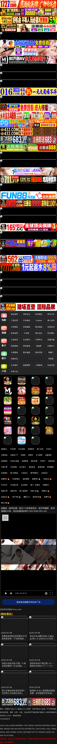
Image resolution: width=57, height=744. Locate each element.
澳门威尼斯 (23, 491)
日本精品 (26, 320)
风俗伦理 (50, 365)
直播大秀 (13, 491)
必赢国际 (48, 455)
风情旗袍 (14, 346)
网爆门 (51, 352)
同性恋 (51, 358)
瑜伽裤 (38, 346)
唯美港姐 (38, 327)
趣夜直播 (41, 467)
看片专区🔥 (16, 497)
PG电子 (49, 449)
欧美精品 (38, 314)
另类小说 (14, 371)
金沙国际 (24, 485)
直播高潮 (25, 461)
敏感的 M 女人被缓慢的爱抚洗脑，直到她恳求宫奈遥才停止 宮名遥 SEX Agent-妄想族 (42, 694)
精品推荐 (14, 314)
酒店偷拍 (51, 461)
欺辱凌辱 (14, 333)
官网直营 (31, 449)
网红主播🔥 (5, 503)
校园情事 (26, 365)
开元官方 (4, 485)
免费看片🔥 (5, 479)
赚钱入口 (27, 497)
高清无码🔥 (37, 497)
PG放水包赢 (14, 461)
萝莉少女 (50, 314)
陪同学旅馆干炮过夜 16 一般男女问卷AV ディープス (41, 664)
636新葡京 (16, 479)
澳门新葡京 (14, 473)
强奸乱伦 (26, 314)
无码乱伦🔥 (47, 479)
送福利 (23, 455)
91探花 (26, 333)
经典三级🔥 (34, 491)
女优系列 (26, 339)
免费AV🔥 (47, 497)
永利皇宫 (44, 473)
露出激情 (26, 352)
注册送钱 (4, 455)
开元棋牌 (21, 449)
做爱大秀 (4, 491)
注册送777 (14, 455)
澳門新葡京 (34, 473)
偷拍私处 (32, 467)
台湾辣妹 (14, 327)
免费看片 (46, 485)
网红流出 (38, 333)
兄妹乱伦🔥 (5, 497)
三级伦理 (14, 320)
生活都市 (14, 365)
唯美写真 (38, 352)
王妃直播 (13, 467)
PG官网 (13, 449)
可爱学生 (38, 339)
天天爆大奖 (14, 485)
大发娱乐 (24, 473)
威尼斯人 (4, 449)
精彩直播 (34, 461)
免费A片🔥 (46, 491)
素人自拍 (50, 320)
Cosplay (39, 320)
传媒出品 (14, 358)
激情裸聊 (26, 479)
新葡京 (30, 455)
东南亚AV (51, 327)
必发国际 (4, 473)
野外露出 (50, 333)
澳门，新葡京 (35, 485)
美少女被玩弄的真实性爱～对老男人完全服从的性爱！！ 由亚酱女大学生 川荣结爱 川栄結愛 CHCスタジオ (14, 694)
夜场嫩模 (50, 467)
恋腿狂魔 (50, 339)
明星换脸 (26, 346)
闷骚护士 (50, 346)
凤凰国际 (4, 461)
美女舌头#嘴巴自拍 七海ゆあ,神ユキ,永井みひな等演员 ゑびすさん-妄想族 (42, 638)
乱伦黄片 (22, 467)
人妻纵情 (38, 365)
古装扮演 (14, 339)
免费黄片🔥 (36, 479)
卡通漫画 (14, 352)
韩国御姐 (26, 327)
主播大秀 (4, 467)
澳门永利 (40, 449)
